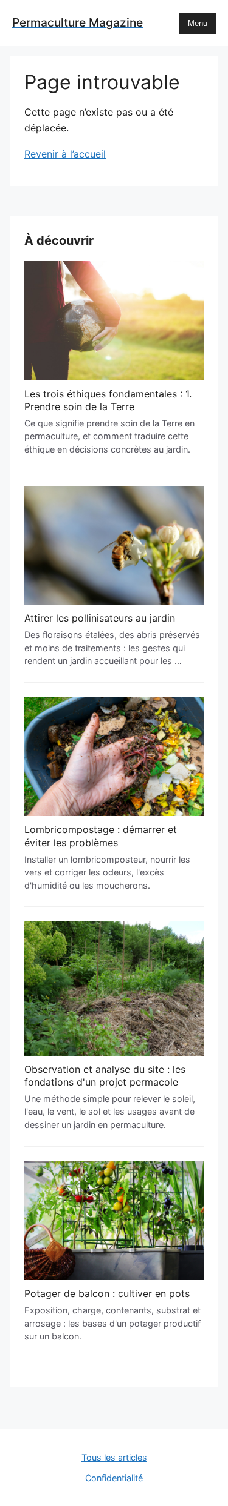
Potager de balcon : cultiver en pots (107, 1293)
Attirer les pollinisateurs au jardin (99, 618)
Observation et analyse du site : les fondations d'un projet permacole (104, 1076)
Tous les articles (114, 1457)
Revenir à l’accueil (65, 154)
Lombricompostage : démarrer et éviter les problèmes (100, 836)
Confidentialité (114, 1478)
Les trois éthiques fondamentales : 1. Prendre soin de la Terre (108, 400)
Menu (197, 23)
